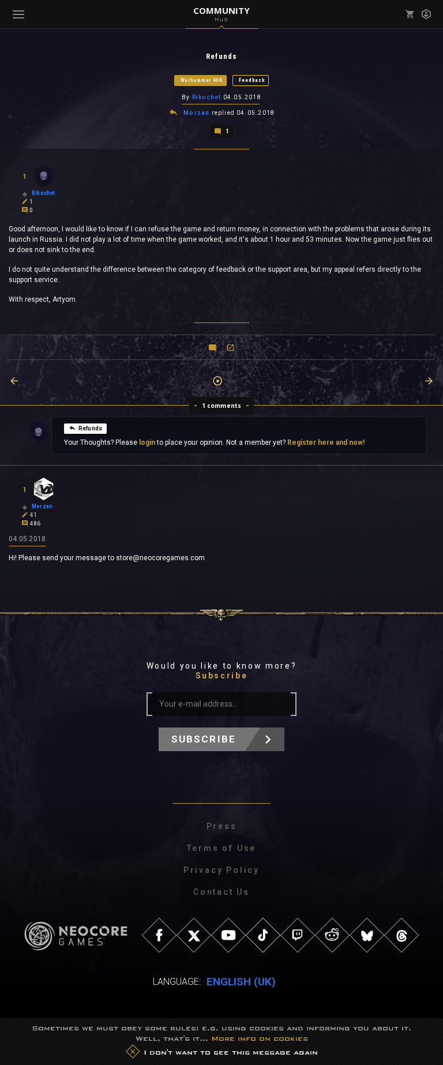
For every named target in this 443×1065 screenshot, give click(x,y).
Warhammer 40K (202, 80)
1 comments (222, 406)
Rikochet (207, 97)
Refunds (90, 428)
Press (222, 826)
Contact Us (221, 892)
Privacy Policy (221, 870)
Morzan (196, 113)
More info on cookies (259, 1038)
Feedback (252, 80)
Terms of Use (222, 848)
